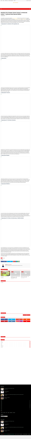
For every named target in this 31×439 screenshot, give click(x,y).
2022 (15, 405)
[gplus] (19, 319)
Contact (14, 0)
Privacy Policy (6, 0)
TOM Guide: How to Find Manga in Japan (9, 388)
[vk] (11, 321)
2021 (15, 406)
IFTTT (15, 343)
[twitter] (27, 0)
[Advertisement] (15, 5)
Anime (15, 341)
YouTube (14, 412)
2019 (15, 409)
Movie (8, 412)
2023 (15, 404)
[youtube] (26, 321)
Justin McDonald (3, 15)
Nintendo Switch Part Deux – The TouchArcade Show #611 (25, 276)
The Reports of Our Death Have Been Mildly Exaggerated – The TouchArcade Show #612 (15, 277)
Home (1, 0)
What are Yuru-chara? (7, 397)
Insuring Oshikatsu (6, 391)
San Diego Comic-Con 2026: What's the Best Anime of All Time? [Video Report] (13, 394)
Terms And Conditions (10, 0)
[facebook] (26, 0)
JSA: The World (15, 2)
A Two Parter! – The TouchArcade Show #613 (5, 276)
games (14, 18)
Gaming (3, 11)
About (3, 0)
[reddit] (26, 319)
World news (11, 412)
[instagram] (28, 0)
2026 (15, 400)
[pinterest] (4, 321)
